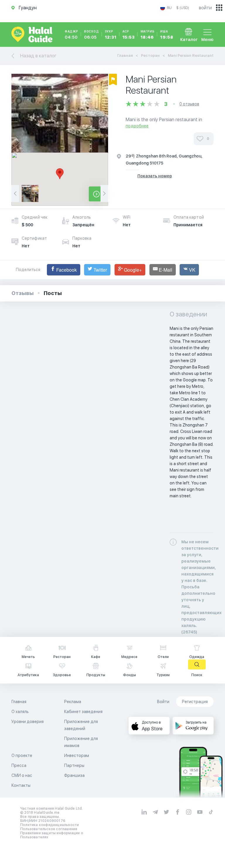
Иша (166, 35)
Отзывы (22, 293)
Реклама (72, 701)
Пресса (18, 765)
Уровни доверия (27, 721)
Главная (125, 55)
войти (205, 8)
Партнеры (74, 765)
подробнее (137, 126)
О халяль (20, 711)
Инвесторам (76, 755)
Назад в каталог (38, 56)
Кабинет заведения (83, 711)
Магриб (148, 35)
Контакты (20, 785)
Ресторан (150, 55)
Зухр (111, 35)
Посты (53, 293)
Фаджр (71, 35)
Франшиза (74, 775)
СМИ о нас (21, 775)
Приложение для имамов (81, 742)
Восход (91, 35)
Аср (128, 35)
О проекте (21, 755)
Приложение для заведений (81, 725)
